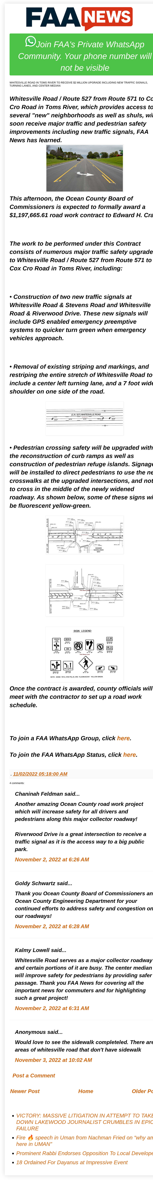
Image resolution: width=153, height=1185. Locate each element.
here (123, 738)
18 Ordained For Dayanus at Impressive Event (72, 1162)
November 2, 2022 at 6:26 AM (52, 859)
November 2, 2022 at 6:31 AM (52, 1008)
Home (85, 1091)
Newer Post (25, 1091)
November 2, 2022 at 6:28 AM (52, 926)
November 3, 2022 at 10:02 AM (53, 1060)
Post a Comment (34, 1075)
